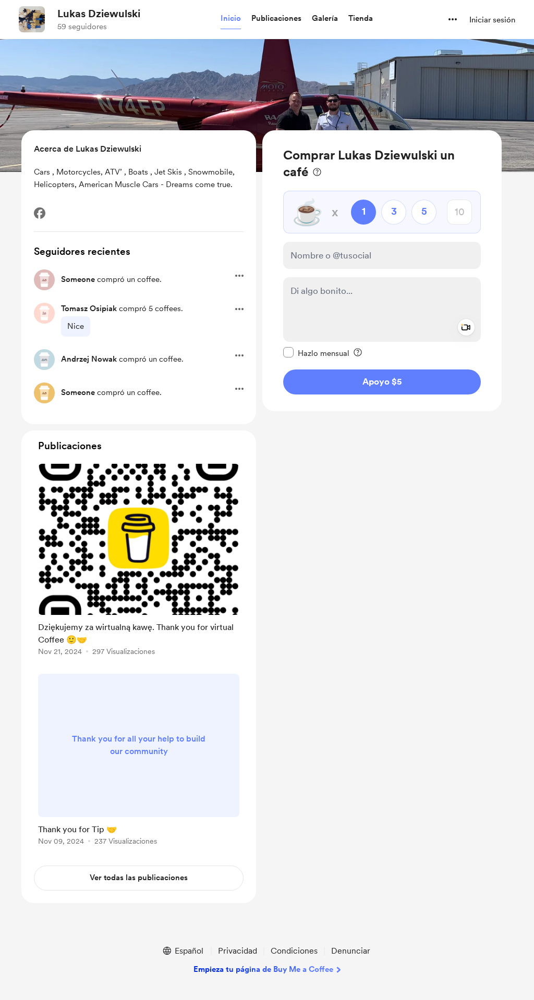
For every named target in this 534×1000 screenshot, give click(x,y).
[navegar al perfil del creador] (32, 19)
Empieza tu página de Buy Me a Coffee (263, 969)
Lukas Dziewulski (98, 13)
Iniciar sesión (492, 19)
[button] (231, 18)
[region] (382, 270)
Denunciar (350, 951)
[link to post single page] (139, 561)
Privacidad (237, 951)
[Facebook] (39, 213)
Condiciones (294, 951)
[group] (139, 561)
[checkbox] (316, 353)
